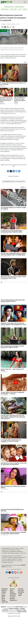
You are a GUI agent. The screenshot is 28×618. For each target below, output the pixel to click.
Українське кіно (4, 9)
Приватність (13, 600)
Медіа (3, 595)
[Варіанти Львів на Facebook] (7, 572)
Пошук (3, 600)
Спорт (20, 595)
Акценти (4, 590)
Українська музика (19, 6)
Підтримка (13, 593)
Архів (3, 598)
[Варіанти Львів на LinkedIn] (12, 572)
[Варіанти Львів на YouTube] (15, 572)
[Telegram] (11, 27)
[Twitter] (5, 27)
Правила (12, 598)
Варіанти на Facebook (14, 176)
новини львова (19, 164)
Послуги (12, 589)
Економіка (21, 592)
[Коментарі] (13, 27)
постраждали (4, 156)
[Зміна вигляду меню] (25, 2)
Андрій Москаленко (8, 164)
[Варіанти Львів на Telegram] (18, 572)
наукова (14, 164)
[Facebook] (2, 27)
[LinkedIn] (8, 27)
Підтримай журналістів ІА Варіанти (14, 181)
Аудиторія (5, 602)
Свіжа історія (13, 9)
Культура (21, 590)
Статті (19, 9)
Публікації (5, 589)
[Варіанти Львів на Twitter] (10, 572)
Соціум (3, 30)
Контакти (13, 595)
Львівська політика (8, 6)
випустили (9, 146)
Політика (12, 597)
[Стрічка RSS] (21, 572)
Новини (25, 9)
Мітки (3, 597)
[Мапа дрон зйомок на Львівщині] (14, 584)
